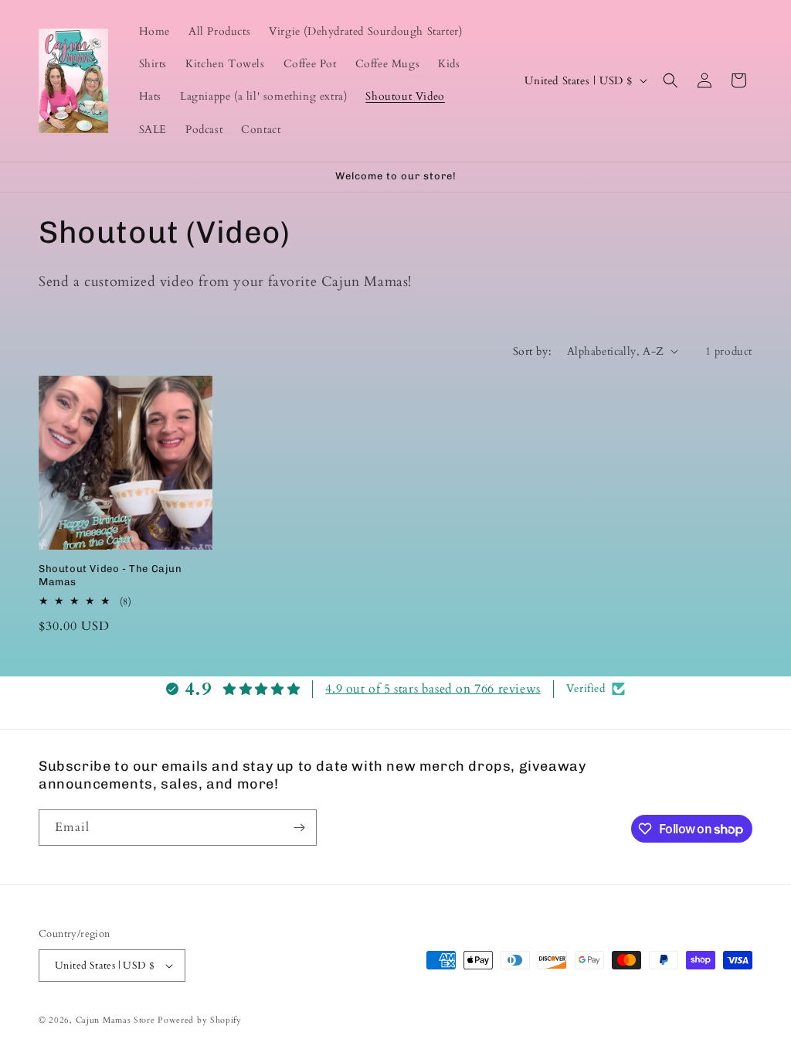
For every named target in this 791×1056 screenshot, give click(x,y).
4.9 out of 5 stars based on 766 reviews (432, 688)
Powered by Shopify (200, 1020)
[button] (670, 80)
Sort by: (532, 351)
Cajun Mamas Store (115, 1020)
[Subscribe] (299, 827)
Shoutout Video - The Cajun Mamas (110, 575)
